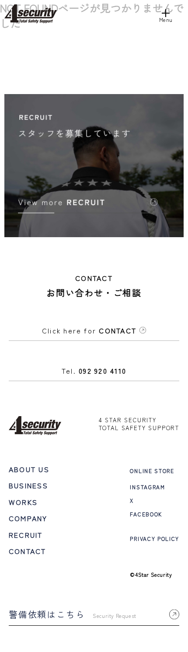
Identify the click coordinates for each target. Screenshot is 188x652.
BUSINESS (28, 485)
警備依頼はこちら (72, 614)
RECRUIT (26, 534)
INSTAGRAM (147, 487)
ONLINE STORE (152, 470)
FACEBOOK (146, 514)
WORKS (23, 502)
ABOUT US (29, 469)
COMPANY (28, 518)
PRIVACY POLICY (154, 538)
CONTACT (27, 551)
